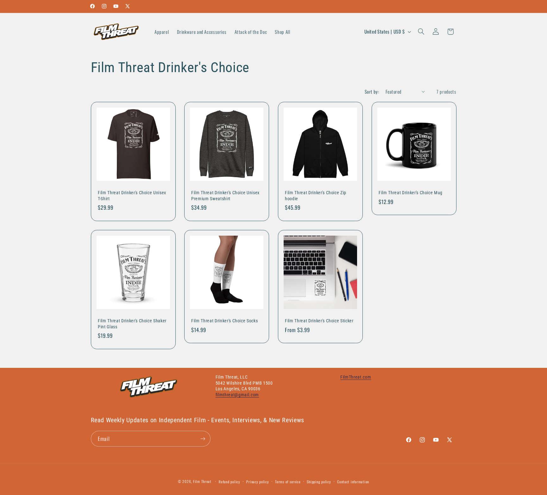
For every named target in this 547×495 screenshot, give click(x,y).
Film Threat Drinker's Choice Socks (224, 320)
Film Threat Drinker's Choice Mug (411, 192)
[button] (421, 31)
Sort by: (372, 91)
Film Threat (202, 481)
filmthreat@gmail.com (237, 394)
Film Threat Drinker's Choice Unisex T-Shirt (132, 195)
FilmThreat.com (355, 377)
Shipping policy (319, 481)
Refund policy (229, 481)
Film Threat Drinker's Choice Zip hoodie (315, 195)
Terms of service (288, 481)
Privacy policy (257, 481)
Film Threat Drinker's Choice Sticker (319, 320)
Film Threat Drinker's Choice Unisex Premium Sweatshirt (225, 195)
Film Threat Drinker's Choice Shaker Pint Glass (132, 323)
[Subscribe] (202, 438)
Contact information (353, 481)
